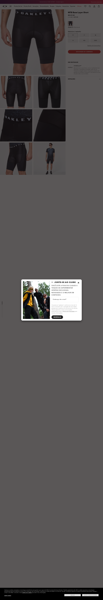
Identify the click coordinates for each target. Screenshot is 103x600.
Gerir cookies (7, 595)
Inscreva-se (57, 317)
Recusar (73, 595)
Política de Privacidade (69, 311)
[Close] (78, 282)
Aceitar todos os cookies (90, 595)
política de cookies (27, 592)
